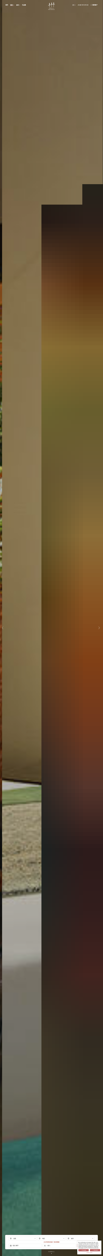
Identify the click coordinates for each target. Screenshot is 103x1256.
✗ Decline (95, 1250)
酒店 (11, 5)
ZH (73, 5)
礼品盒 (24, 5)
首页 (6, 5)
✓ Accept (83, 1250)
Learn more (89, 1252)
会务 (17, 5)
